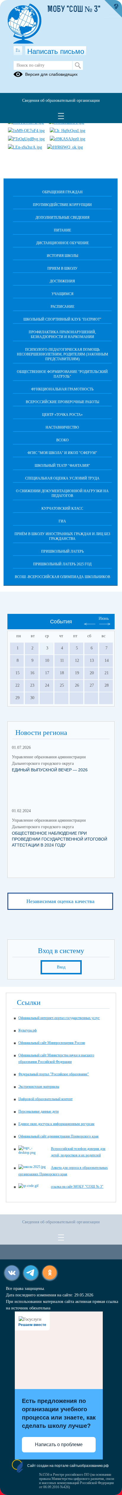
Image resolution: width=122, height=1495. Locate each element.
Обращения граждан (62, 192)
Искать (78, 65)
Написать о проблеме (59, 1444)
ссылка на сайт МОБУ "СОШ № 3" (77, 1187)
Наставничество (62, 427)
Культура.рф (27, 1030)
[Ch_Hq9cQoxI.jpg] (67, 130)
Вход (61, 967)
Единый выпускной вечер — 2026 (50, 769)
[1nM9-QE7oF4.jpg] (26, 130)
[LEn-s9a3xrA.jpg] (25, 147)
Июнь (104, 618)
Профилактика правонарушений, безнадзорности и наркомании (62, 334)
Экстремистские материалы (38, 1086)
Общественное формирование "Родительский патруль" (62, 374)
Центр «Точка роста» (62, 415)
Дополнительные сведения (62, 217)
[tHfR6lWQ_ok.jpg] (65, 147)
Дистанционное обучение (62, 243)
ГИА (62, 521)
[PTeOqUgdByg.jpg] (26, 139)
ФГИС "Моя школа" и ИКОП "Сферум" (62, 453)
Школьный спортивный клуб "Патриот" (62, 319)
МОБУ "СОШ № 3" (73, 10)
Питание (62, 230)
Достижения (62, 281)
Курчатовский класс (62, 508)
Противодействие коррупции (62, 205)
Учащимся (62, 294)
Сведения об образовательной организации (61, 100)
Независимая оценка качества (60, 901)
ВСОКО (62, 440)
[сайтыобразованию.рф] (113, 9)
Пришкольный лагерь (62, 551)
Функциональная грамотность (62, 389)
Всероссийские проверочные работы (62, 402)
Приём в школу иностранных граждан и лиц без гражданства (62, 536)
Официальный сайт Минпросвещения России (51, 1043)
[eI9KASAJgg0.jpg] (67, 139)
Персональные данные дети (38, 1111)
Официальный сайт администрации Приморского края (58, 1136)
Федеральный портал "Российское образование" (53, 1074)
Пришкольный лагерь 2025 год (62, 564)
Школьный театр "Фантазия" (62, 466)
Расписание (62, 307)
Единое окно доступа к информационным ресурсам (56, 1124)
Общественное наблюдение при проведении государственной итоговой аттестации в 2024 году (59, 839)
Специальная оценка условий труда (62, 478)
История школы (62, 256)
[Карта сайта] (18, 50)
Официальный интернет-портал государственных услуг (59, 1018)
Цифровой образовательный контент (45, 1099)
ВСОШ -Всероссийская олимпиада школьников (62, 577)
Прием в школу (62, 268)
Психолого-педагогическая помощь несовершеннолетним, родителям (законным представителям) (62, 354)
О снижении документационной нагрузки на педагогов (62, 493)
